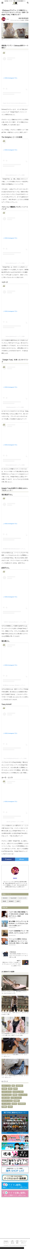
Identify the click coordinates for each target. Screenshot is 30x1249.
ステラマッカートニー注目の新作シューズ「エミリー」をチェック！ (14, 1055)
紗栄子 (18, 901)
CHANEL (4, 1088)
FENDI (15, 1088)
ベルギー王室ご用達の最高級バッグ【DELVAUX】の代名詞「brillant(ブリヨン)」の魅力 (18, 914)
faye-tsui (14, 1103)
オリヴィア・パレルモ (7, 1100)
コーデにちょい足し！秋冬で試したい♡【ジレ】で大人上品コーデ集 (15, 1013)
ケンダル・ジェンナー (16, 1097)
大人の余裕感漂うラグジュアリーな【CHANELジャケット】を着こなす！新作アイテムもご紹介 (15, 1034)
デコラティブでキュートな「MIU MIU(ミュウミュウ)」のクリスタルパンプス (14, 992)
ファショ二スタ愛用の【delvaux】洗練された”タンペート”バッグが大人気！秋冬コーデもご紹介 (18, 941)
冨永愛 (4, 901)
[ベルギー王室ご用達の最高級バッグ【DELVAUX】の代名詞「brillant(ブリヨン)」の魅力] (5, 916)
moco (7, 19)
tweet (22, 859)
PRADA (15, 1094)
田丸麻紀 (4, 1106)
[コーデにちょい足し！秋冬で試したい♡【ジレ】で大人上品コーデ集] (15, 1010)
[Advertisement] (15, 1219)
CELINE (10, 1106)
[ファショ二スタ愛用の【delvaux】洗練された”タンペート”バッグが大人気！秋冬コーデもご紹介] (5, 943)
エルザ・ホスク (5, 1097)
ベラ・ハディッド (6, 1103)
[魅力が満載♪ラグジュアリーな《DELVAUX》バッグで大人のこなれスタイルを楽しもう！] (5, 926)
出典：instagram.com (6, 39)
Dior (13, 1085)
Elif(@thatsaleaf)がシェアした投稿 (15, 407)
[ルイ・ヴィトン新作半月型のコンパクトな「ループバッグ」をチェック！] (15, 1073)
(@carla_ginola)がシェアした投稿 (15, 821)
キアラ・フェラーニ (6, 1094)
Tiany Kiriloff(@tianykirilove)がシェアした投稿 (15, 758)
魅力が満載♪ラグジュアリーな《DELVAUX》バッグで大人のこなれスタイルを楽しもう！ (18, 923)
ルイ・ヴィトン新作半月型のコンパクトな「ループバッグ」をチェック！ (15, 1076)
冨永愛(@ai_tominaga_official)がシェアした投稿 (15, 685)
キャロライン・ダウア (18, 1091)
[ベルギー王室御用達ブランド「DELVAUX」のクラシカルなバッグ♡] (5, 935)
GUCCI (10, 1088)
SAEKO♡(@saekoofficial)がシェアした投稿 (15, 622)
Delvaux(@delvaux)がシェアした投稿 (15, 175)
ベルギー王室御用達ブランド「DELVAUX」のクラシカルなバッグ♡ (18, 932)
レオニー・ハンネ (6, 1085)
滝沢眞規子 (11, 901)
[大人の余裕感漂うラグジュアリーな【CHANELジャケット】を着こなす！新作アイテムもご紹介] (15, 1031)
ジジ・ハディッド (23, 1094)
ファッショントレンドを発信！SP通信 (19, 20)
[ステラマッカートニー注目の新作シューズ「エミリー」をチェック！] (15, 1052)
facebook (9, 859)
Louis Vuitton (19, 1085)
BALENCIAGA (21, 1103)
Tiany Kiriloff (13, 898)
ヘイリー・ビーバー (6, 1091)
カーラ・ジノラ (22, 898)
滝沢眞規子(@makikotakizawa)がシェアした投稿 (15, 548)
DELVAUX (5, 898)
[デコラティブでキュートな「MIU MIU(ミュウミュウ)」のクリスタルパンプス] (15, 989)
